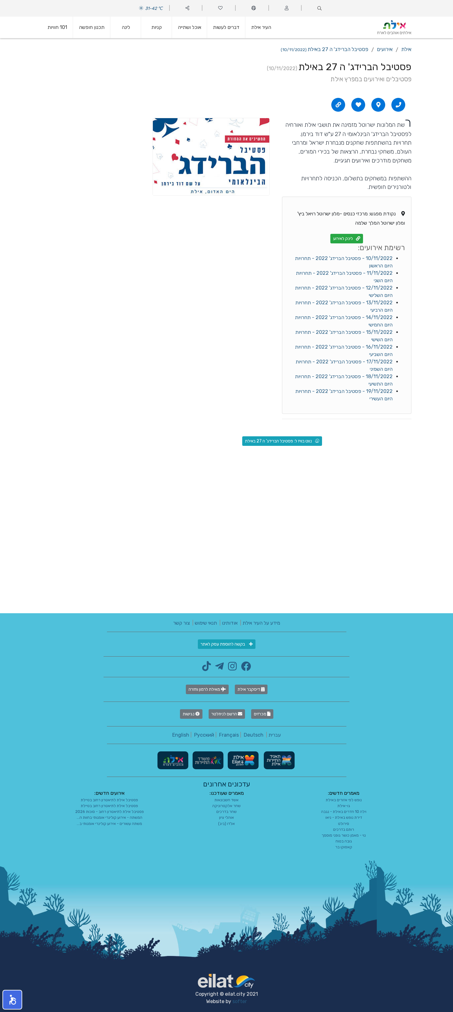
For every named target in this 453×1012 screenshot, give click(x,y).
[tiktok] (206, 668)
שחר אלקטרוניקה (226, 805)
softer (239, 1001)
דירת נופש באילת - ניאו (343, 817)
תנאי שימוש (206, 623)
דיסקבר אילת (249, 689)
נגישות (189, 714)
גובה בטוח (344, 841)
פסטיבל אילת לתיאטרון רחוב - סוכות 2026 (109, 811)
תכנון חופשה (91, 27)
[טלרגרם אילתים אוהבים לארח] (218, 668)
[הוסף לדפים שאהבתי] (358, 104)
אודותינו (230, 623)
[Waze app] (378, 104)
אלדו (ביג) (226, 823)
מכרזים (260, 714)
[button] (12, 999)
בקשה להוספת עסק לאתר (223, 644)
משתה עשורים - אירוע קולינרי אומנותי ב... (109, 823)
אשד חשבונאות (226, 800)
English (180, 735)
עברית (274, 735)
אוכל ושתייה (189, 27)
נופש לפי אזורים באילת (344, 800)
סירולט (343, 823)
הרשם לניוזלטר (224, 714)
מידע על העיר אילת (261, 623)
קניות (156, 27)
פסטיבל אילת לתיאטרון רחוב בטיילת (109, 800)
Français (229, 735)
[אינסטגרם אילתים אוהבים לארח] (231, 668)
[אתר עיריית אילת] (242, 760)
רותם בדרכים (343, 829)
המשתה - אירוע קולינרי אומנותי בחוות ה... (109, 817)
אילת (406, 49)
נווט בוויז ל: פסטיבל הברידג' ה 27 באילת (278, 441)
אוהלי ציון (226, 817)
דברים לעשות (226, 27)
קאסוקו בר (343, 847)
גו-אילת (343, 805)
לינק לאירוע (343, 238)
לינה (126, 27)
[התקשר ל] (398, 104)
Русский (204, 735)
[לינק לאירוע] (338, 104)
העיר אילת (261, 27)
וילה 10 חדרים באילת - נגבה (343, 811)
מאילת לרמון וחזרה (205, 689)
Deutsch (253, 735)
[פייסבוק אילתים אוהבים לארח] (244, 668)
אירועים (385, 49)
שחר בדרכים (226, 811)
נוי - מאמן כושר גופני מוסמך (344, 835)
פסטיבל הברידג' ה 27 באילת (324, 49)
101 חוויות (57, 27)
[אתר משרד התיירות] (207, 760)
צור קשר (181, 623)
